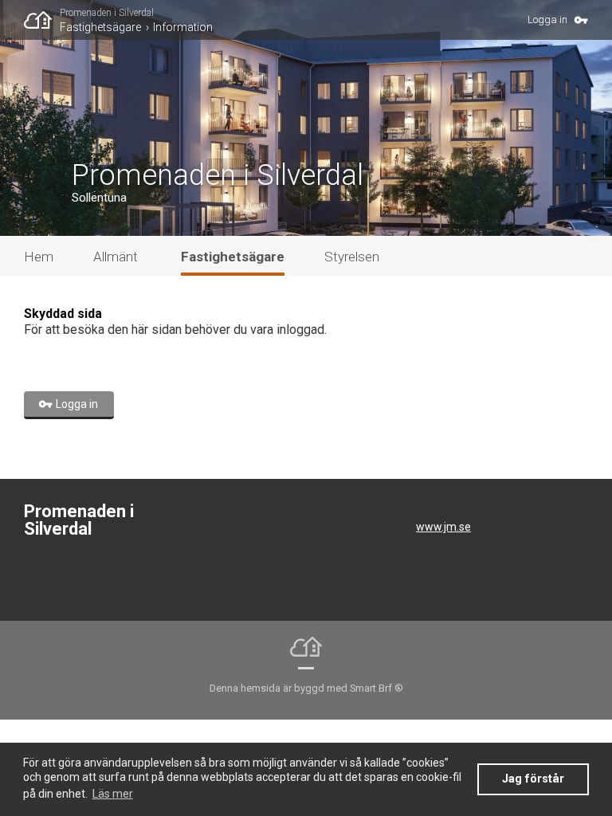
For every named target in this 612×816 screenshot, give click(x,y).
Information (183, 27)
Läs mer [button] (112, 793)
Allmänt (115, 257)
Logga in (547, 20)
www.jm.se (443, 526)
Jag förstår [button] (533, 779)
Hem (38, 257)
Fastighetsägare (100, 27)
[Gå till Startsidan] (42, 20)
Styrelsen (351, 257)
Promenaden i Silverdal (107, 12)
